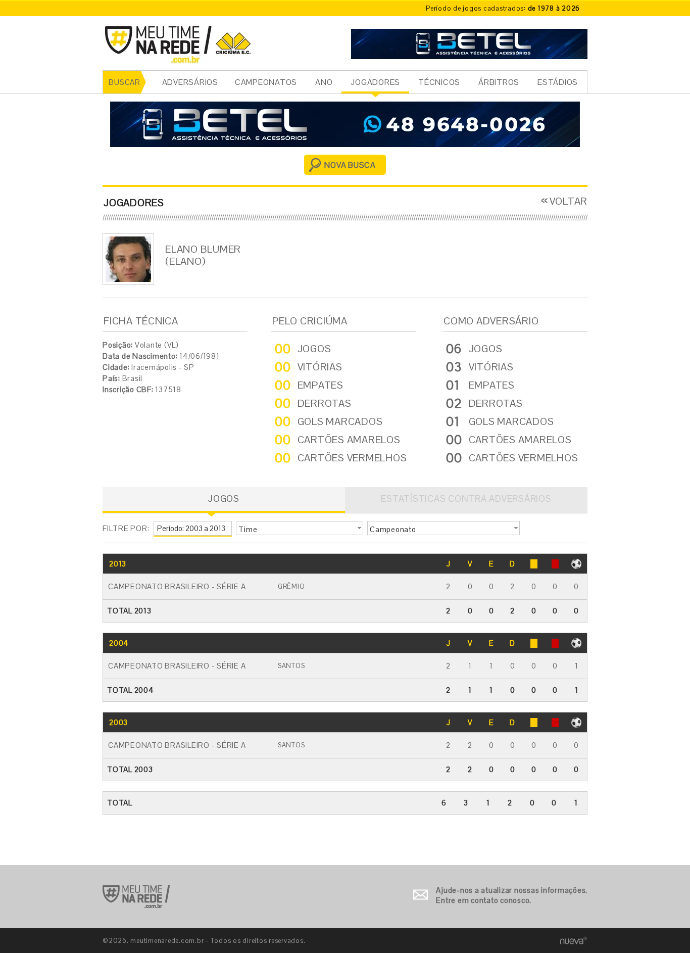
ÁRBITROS (498, 82)
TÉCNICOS (439, 82)
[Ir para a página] (469, 42)
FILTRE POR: (126, 528)
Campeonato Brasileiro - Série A (176, 586)
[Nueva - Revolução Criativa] (573, 940)
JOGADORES (375, 82)
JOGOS (223, 498)
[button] (299, 528)
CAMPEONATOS (266, 82)
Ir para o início (136, 896)
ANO (323, 82)
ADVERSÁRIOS (190, 82)
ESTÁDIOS (557, 82)
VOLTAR (568, 201)
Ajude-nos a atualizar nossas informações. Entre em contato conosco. (511, 895)
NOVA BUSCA (350, 165)
